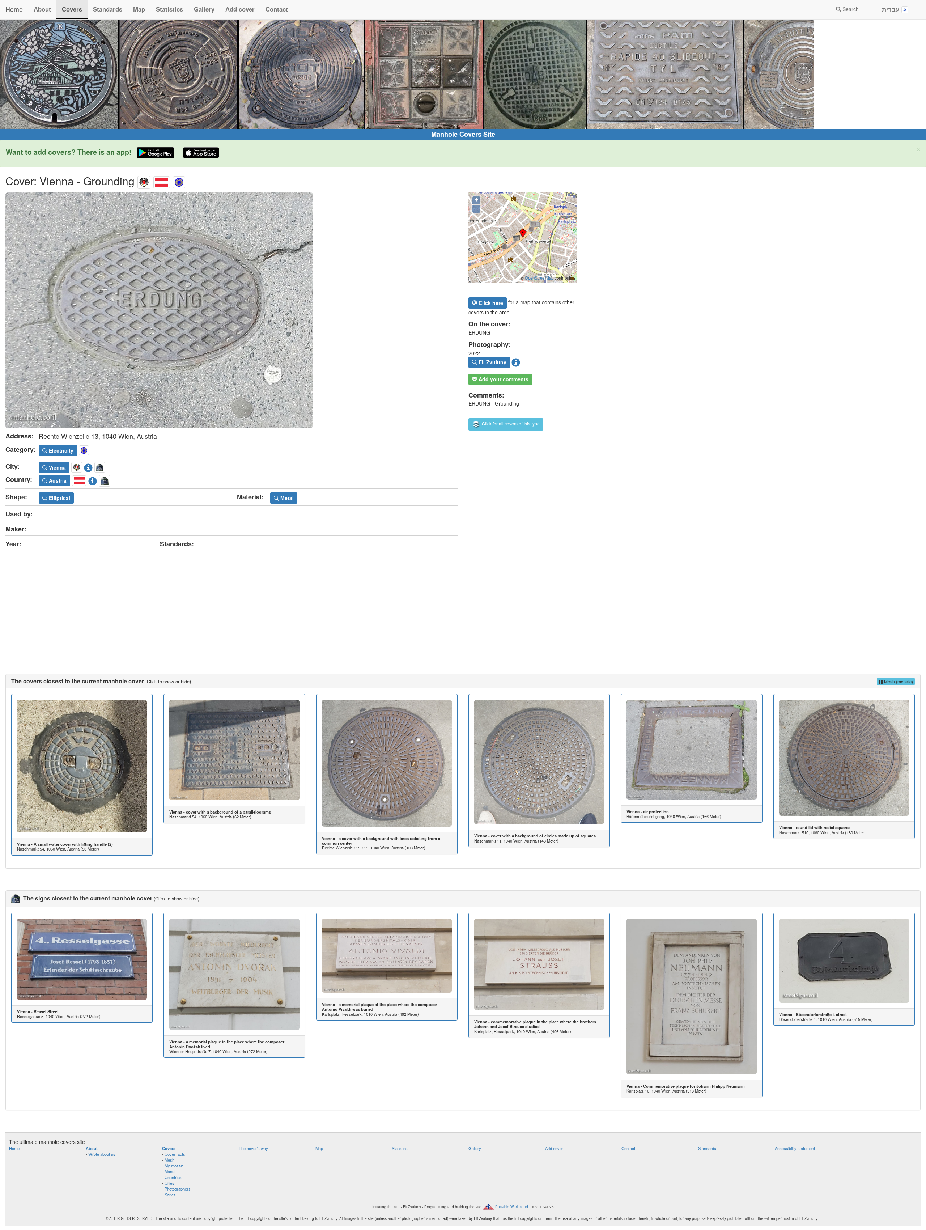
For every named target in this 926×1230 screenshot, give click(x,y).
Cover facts (175, 1154)
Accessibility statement (795, 1148)
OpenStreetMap (539, 278)
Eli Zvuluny (491, 362)
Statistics (169, 9)
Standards (107, 9)
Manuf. (171, 1171)
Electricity (60, 450)
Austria (57, 480)
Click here (490, 302)
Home (14, 9)
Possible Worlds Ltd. (512, 1206)
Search (850, 9)
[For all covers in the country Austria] (161, 180)
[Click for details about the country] (92, 479)
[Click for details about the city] (88, 466)
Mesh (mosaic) (898, 681)
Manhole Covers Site (463, 134)
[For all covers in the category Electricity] (179, 180)
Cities (169, 1183)
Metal (286, 497)
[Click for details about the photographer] (515, 361)
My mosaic (174, 1165)
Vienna (56, 467)
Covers (72, 9)
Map (139, 9)
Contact (277, 9)
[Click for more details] (82, 766)
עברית (891, 9)
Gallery (204, 9)
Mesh (169, 1160)
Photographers (178, 1189)
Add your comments (502, 379)
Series (170, 1194)
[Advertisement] (463, 605)
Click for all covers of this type (510, 423)
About (42, 9)
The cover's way (253, 1148)
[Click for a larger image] (231, 310)
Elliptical (58, 497)
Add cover (240, 9)
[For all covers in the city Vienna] (143, 180)
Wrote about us (101, 1154)
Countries (173, 1177)
